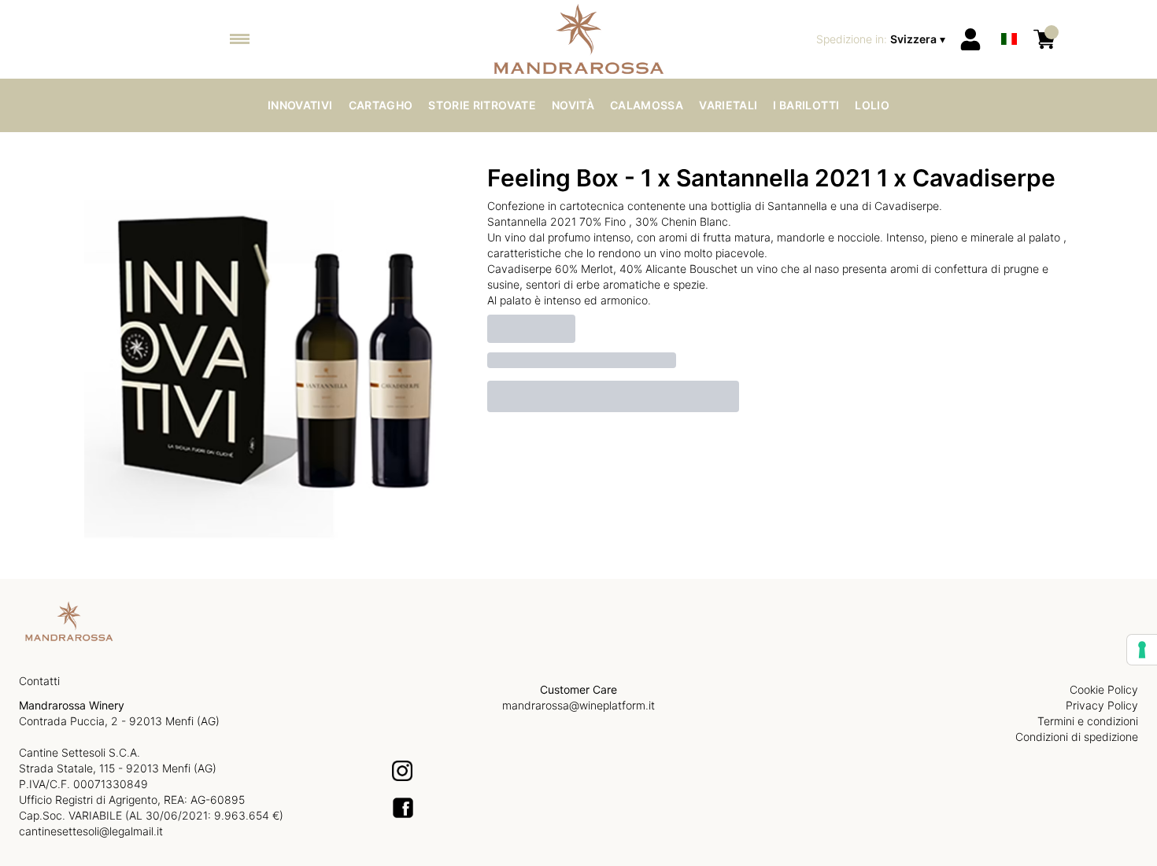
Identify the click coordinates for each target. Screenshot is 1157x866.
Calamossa (646, 105)
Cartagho (381, 105)
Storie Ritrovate (482, 105)
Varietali (728, 105)
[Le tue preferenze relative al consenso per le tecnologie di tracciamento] (1142, 650)
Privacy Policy (1102, 705)
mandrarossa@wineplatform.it (578, 705)
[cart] (1044, 39)
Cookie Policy (1104, 689)
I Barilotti (806, 105)
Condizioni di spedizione (1076, 736)
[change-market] (882, 39)
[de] (1009, 18)
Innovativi (300, 105)
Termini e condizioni (1087, 721)
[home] (578, 39)
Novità (573, 105)
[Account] (970, 39)
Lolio (872, 105)
